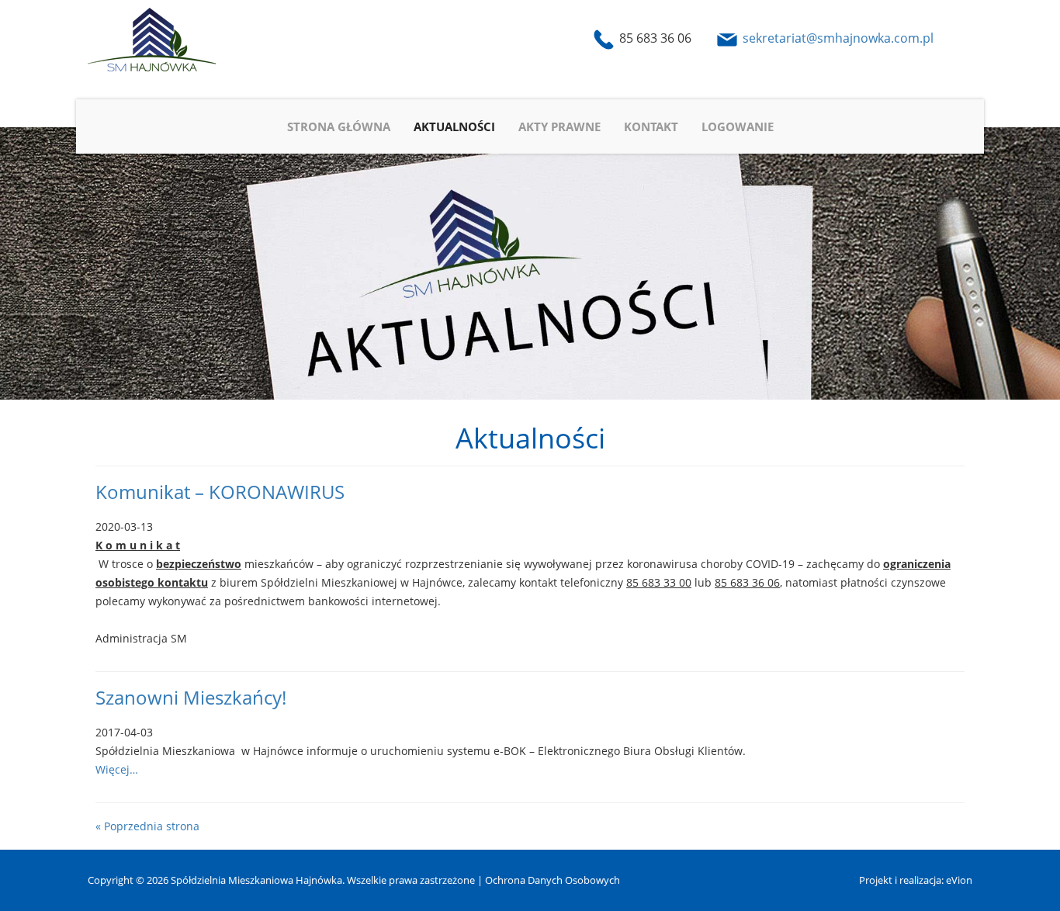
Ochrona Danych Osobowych (552, 880)
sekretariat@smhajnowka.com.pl (838, 38)
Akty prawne (559, 126)
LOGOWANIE (737, 126)
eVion (959, 880)
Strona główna (338, 126)
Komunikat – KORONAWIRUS (220, 491)
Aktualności (454, 126)
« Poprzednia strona (147, 826)
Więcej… (116, 769)
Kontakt (651, 126)
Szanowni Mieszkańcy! (190, 697)
